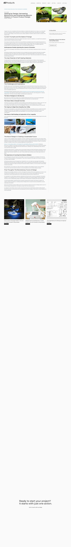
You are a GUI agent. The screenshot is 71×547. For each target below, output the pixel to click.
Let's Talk (64, 3)
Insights (59, 3)
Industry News (10, 9)
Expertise (39, 3)
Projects (44, 3)
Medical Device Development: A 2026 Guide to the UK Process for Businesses (35, 221)
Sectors (53, 3)
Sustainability (25, 9)
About (49, 3)
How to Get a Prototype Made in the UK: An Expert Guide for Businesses (14, 221)
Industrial (5, 9)
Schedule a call (53, 45)
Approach (33, 3)
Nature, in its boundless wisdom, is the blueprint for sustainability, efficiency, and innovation (21, 144)
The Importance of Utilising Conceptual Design (56, 221)
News (14, 9)
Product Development (18, 9)
